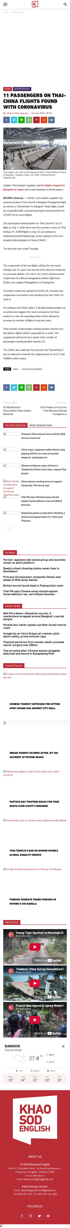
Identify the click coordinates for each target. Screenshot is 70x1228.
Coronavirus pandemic (32, 369)
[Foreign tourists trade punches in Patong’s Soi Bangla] (35, 891)
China (15, 369)
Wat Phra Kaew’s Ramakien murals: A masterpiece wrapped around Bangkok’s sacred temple (33, 616)
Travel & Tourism (13, 665)
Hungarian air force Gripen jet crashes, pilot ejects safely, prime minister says (31, 635)
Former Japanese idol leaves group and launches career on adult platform (34, 561)
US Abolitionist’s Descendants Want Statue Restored (17, 411)
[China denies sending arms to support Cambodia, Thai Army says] (11, 488)
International (18, 12)
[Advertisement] (35, 50)
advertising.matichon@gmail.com (38, 1190)
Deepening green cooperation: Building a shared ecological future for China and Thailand (43, 517)
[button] (65, 4)
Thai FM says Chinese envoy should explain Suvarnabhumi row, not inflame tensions (41, 501)
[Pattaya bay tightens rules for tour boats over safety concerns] (35, 793)
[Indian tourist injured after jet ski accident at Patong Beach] (35, 744)
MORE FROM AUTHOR (40, 425)
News (8, 89)
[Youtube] (48, 1216)
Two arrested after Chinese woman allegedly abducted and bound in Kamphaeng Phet (31, 652)
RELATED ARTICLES (15, 425)
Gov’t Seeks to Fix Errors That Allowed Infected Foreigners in (53, 411)
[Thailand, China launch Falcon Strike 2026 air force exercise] (11, 437)
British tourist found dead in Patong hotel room (33, 585)
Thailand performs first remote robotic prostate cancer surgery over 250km (33, 644)
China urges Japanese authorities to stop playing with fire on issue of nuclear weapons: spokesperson (43, 453)
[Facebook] (22, 1216)
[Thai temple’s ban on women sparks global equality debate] (35, 842)
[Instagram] (30, 1216)
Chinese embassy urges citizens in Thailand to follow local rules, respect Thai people (43, 469)
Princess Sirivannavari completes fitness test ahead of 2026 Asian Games (32, 579)
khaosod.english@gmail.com (38, 1179)
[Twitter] (39, 1216)
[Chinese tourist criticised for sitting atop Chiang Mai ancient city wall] (35, 695)
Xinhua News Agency (17, 113)
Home (6, 12)
